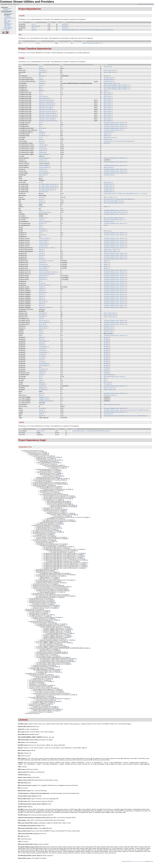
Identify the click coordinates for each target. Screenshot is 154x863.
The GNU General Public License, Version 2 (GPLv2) (75, 30)
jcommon (41, 201)
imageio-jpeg (42, 152)
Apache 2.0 (107, 133)
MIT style (106, 76)
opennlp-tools (42, 277)
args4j (40, 68)
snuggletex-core (43, 397)
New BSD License (108, 77)
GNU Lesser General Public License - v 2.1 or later (132, 193)
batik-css (41, 294)
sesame (41, 374)
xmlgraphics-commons (44, 307)
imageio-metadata (43, 154)
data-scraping (34, 26)
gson (40, 122)
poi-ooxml (41, 283)
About (5, 19)
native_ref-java (42, 96)
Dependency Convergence (7, 16)
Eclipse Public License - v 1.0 (80, 431)
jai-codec (41, 141)
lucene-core (42, 262)
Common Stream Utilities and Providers (145, 4)
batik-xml (41, 305)
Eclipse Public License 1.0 (110, 193)
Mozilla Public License (109, 137)
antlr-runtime (42, 229)
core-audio (41, 348)
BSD (105, 225)
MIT (105, 380)
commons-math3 (43, 244)
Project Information (7, 12)
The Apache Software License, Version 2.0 (115, 122)
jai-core (41, 199)
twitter (32, 28)
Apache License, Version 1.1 (111, 83)
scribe (40, 380)
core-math (41, 358)
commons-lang (42, 171)
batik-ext (41, 298)
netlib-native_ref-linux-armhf (46, 100)
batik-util (41, 303)
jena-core (41, 255)
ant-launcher (42, 234)
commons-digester (43, 165)
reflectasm (41, 81)
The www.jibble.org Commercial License (101, 30)
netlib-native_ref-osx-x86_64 (46, 105)
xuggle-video (42, 371)
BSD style (106, 143)
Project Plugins (7, 25)
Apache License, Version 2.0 (111, 249)
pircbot (33, 30)
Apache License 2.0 (109, 387)
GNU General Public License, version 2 (114, 376)
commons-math (43, 242)
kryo (40, 77)
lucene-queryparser (44, 266)
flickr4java (41, 83)
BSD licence (107, 231)
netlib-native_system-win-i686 (46, 119)
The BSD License (108, 132)
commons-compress (44, 238)
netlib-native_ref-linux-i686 (45, 102)
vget (40, 87)
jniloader (41, 91)
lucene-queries (42, 264)
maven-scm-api (43, 270)
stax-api (41, 393)
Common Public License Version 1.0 (91, 43)
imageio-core (42, 150)
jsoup (40, 331)
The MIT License (108, 331)
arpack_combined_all (44, 221)
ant (39, 232)
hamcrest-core (42, 326)
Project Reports (6, 29)
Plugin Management (8, 23)
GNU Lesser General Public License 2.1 (114, 219)
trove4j (40, 219)
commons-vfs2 (42, 245)
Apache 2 (106, 206)
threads (41, 85)
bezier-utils (41, 76)
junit (37, 43)
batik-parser (42, 300)
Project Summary (8, 28)
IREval (40, 339)
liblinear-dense (42, 175)
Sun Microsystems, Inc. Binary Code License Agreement (118, 141)
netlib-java (41, 132)
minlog (40, 79)
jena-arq (41, 253)
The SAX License (132, 410)
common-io (41, 147)
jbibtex (40, 330)
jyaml (40, 333)
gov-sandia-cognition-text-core (46, 189)
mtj (39, 130)
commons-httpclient (44, 167)
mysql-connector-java (44, 212)
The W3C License (143, 410)
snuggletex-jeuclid (43, 399)
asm (40, 378)
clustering (41, 344)
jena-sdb (41, 259)
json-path (41, 133)
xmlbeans (41, 288)
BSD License (107, 66)
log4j (40, 210)
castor (40, 318)
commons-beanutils (44, 158)
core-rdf (41, 359)
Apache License (108, 167)
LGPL (105, 91)
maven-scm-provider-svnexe (46, 274)
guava (40, 124)
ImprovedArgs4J (43, 341)
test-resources (42, 369)
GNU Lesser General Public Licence (113, 201)
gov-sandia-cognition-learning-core (47, 188)
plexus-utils (42, 324)
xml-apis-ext (42, 412)
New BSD (64, 24)
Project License (7, 21)
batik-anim (41, 290)
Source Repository (8, 27)
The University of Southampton (138, 861)
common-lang (42, 148)
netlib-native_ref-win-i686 (45, 107)
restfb (40, 139)
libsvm (40, 395)
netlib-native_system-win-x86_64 (47, 120)
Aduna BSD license (109, 374)
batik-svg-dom (42, 302)
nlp (39, 367)
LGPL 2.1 (112, 197)
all (39, 92)
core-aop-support (43, 346)
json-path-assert (43, 135)
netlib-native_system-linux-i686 (47, 113)
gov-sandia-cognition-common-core (48, 184)
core (32, 24)
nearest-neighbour (43, 365)
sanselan (41, 287)
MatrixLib (41, 343)
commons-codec (43, 161)
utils (40, 376)
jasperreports (42, 217)
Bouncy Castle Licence (110, 313)
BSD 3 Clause (107, 92)
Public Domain (107, 182)
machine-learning (43, 363)
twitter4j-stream (43, 389)
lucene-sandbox (43, 268)
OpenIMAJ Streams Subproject (7, 9)
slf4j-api (41, 382)
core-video (41, 361)
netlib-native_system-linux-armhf (47, 111)
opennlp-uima (42, 279)
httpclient (41, 249)
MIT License (107, 139)
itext (40, 137)
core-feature (42, 354)
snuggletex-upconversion (45, 400)
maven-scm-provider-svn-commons (48, 272)
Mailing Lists (6, 22)
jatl (39, 126)
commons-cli (42, 160)
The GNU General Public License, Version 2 (115, 212)
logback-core (39, 431)
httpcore (41, 251)
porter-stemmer (43, 191)
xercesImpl (41, 408)
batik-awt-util (42, 292)
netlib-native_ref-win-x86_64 (46, 109)
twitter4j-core (42, 387)
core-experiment (43, 352)
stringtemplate (42, 231)
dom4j (40, 176)
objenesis (41, 337)
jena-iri (40, 257)
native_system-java (44, 98)
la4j (40, 335)
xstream (41, 143)
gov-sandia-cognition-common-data (48, 186)
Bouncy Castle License (110, 70)
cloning (40, 404)
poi (39, 281)
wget (40, 89)
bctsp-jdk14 (42, 316)
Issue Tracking (7, 20)
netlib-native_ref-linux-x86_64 (46, 104)
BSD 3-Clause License (109, 395)
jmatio (40, 225)
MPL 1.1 (106, 197)
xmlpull (40, 414)
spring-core (41, 386)
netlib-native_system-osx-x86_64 (47, 117)
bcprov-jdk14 (42, 72)
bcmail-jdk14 (42, 70)
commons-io (42, 169)
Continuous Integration (9, 13)
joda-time (41, 206)
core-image (41, 356)
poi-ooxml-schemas (44, 285)
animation (41, 372)
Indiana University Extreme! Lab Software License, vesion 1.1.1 (120, 415)
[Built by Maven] (5, 33)
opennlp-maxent (43, 275)
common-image (43, 145)
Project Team (7, 26)
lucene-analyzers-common (45, 260)
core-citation (42, 350)
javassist (41, 197)
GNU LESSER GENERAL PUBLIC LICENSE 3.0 (116, 85)
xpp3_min (41, 415)
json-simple (42, 128)
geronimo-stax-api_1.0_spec (46, 247)
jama (40, 182)
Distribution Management (9, 18)
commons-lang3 (43, 240)
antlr (40, 66)
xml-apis (41, 410)
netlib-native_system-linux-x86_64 (47, 115)
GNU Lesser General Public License (113, 130)
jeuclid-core (42, 223)
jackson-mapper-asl (44, 322)
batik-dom (41, 296)
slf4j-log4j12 (42, 384)
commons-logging (43, 173)
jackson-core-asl (43, 320)
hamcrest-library (43, 328)
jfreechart (41, 203)
